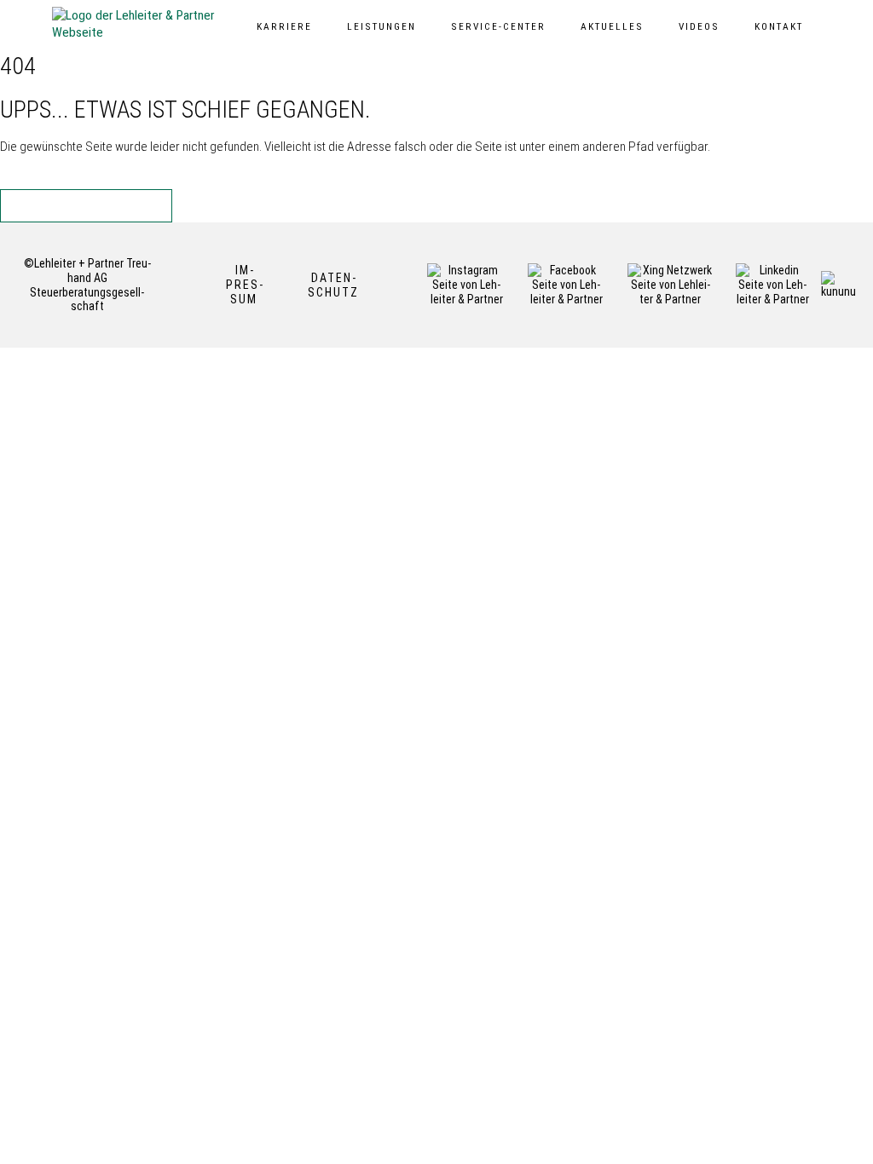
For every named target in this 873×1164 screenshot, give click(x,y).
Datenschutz (333, 285)
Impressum (244, 284)
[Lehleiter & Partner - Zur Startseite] (137, 24)
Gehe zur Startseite (95, 205)
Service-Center (498, 26)
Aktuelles (612, 26)
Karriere (284, 26)
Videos (699, 26)
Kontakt (778, 26)
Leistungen (381, 26)
